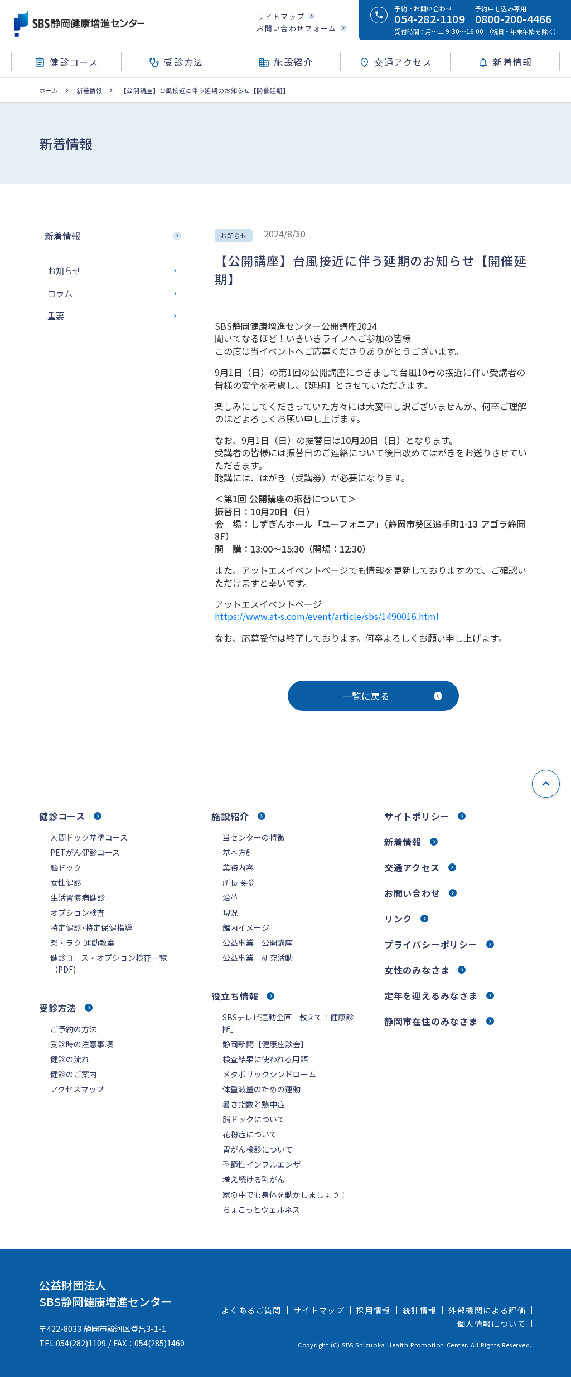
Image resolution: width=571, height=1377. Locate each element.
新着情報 (89, 90)
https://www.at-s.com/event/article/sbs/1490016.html (327, 616)
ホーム (49, 90)
